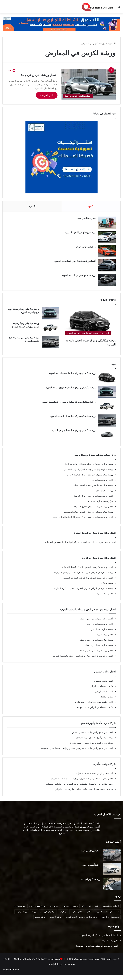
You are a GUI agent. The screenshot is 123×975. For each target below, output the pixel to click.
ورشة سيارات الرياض (110, 917)
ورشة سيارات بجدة (104, 490)
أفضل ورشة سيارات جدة (102, 480)
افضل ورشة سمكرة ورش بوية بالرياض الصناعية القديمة (88, 577)
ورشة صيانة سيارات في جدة (100, 474)
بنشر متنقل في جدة (87, 218)
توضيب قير (54, 906)
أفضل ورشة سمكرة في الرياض (98, 567)
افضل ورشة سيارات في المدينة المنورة (98, 542)
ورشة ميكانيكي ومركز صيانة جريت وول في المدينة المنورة (68, 401)
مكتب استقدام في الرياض (101, 686)
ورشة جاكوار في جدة (91, 879)
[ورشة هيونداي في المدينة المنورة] (107, 237)
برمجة (75, 906)
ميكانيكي (63, 911)
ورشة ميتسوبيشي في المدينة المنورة (79, 275)
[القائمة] (4, 8)
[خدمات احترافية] (61, 23)
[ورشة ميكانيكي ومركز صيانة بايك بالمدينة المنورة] (50, 342)
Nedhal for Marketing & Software (30, 959)
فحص (89, 911)
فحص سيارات (76, 911)
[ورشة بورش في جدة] (112, 855)
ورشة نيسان (40, 917)
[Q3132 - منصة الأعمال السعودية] (97, 6)
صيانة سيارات (19, 906)
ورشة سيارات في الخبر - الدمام (99, 645)
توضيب (66, 906)
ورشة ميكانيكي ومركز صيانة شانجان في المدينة (74, 430)
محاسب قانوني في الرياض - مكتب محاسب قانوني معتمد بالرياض (84, 789)
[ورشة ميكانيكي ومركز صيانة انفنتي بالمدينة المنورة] (107, 378)
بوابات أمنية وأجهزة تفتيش (101, 737)
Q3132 (69, 959)
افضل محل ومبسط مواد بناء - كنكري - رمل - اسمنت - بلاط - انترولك (82, 778)
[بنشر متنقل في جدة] (107, 223)
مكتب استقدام (106, 696)
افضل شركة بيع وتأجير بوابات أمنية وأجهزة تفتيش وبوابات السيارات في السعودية (77, 748)
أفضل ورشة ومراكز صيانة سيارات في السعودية (97, 946)
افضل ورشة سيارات (103, 506)
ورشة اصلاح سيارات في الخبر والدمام (96, 640)
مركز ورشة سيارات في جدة (100, 501)
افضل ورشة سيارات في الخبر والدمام (96, 650)
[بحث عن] (119, 8)
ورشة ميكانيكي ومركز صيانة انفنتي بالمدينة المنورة (72, 373)
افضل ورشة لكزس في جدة (39, 75)
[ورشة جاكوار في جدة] (112, 884)
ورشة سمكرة (107, 583)
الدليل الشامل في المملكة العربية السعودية (98, 935)
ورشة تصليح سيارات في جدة (100, 469)
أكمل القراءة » (46, 95)
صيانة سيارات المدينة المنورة (107, 911)
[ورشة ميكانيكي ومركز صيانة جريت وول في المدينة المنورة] (50, 328)
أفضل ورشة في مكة (90, 906)
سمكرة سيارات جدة (37, 906)
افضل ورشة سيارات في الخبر (100, 624)
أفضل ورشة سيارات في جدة (100, 496)
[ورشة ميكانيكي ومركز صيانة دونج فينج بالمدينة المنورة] (50, 313)
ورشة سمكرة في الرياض (101, 572)
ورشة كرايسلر (55, 917)
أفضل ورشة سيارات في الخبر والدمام (96, 618)
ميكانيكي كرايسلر (48, 911)
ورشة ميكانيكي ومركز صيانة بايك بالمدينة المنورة (73, 416)
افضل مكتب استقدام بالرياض (99, 702)
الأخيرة (32, 206)
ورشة (34, 911)
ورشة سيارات (21, 911)
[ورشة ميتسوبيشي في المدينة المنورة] (107, 280)
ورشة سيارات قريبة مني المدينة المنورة (81, 917)
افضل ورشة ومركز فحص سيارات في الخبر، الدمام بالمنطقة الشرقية (83, 655)
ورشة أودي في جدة (91, 864)
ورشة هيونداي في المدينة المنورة (80, 232)
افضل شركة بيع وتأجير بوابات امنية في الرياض (92, 732)
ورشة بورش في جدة (91, 850)
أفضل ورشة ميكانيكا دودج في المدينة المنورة (75, 261)
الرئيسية (110, 43)
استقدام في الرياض (104, 691)
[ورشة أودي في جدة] (112, 869)
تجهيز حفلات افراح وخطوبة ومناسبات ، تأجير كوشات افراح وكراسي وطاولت (79, 784)
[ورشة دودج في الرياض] (107, 251)
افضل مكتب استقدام (103, 680)
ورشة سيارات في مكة (103, 464)
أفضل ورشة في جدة (111, 906)
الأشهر (91, 206)
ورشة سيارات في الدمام (102, 629)
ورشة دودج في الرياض (85, 246)
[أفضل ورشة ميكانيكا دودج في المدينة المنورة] (107, 265)
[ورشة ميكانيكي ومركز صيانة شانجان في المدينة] (107, 435)
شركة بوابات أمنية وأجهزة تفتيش (98, 743)
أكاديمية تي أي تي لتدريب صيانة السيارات (94, 773)
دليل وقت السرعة (110, 940)
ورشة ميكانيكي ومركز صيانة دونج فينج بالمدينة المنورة (71, 387)
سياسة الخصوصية (11, 969)
